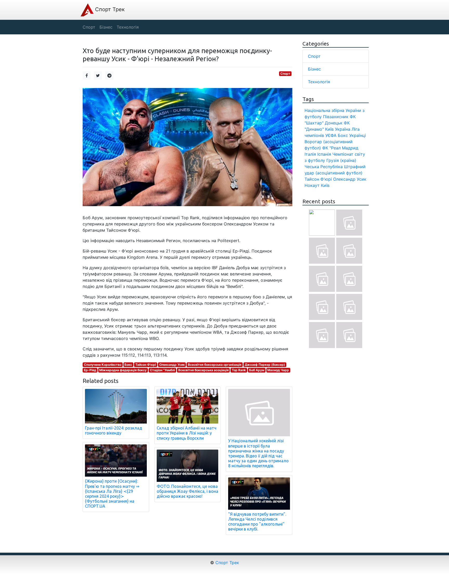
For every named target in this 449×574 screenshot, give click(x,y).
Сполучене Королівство (102, 365)
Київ (325, 185)
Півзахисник (335, 116)
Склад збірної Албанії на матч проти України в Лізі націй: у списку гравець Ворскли (186, 433)
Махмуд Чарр (278, 370)
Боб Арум (256, 370)
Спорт (285, 73)
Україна (342, 129)
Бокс (128, 365)
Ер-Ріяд (90, 370)
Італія (310, 154)
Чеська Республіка (324, 166)
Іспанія (324, 154)
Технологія (319, 81)
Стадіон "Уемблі (162, 370)
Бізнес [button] (106, 27)
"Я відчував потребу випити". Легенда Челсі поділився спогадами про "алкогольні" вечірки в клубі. (257, 522)
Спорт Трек (109, 9)
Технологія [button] (128, 27)
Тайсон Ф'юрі (145, 365)
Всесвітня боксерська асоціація (203, 370)
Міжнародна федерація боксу (123, 370)
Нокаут (312, 185)
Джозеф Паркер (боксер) (265, 365)
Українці (357, 135)
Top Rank (239, 370)
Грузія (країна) (341, 160)
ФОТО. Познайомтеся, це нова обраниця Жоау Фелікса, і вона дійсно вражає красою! (187, 491)
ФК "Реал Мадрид (340, 147)
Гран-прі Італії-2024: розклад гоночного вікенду (113, 430)
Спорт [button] (89, 27)
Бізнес (314, 69)
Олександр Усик (172, 365)
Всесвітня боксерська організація (214, 365)
